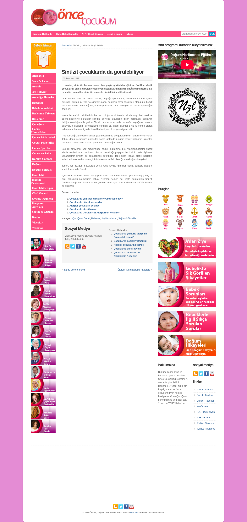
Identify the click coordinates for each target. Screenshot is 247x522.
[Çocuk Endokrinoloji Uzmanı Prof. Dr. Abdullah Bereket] (43, 324)
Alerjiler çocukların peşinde (84, 205)
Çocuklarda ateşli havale (83, 209)
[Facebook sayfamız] (78, 246)
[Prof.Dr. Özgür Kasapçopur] (43, 351)
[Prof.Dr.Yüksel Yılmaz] (43, 337)
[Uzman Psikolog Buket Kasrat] (43, 418)
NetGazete (202, 406)
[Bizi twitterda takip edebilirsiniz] (72, 246)
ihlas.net (134, 512)
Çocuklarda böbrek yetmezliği (85, 202)
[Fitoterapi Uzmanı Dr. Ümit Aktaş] (43, 378)
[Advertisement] (187, 159)
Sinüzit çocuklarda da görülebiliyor (103, 72)
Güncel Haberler (205, 400)
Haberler (95, 218)
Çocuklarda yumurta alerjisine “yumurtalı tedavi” (96, 198)
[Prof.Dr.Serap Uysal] (43, 283)
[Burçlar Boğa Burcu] (180, 201)
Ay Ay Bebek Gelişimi (92, 34)
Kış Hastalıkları (109, 218)
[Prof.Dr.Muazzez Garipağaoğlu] (43, 310)
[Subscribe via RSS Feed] (67, 246)
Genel (87, 218)
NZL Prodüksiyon (206, 412)
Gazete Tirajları (205, 395)
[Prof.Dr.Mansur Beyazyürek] (43, 297)
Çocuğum (77, 218)
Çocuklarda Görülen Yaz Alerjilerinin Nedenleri (94, 212)
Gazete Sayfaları (205, 389)
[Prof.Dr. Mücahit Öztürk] (43, 364)
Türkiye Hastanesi (206, 428)
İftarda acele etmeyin (74, 269)
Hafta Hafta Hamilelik (67, 34)
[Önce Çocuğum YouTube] (84, 246)
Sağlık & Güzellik (127, 218)
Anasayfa (66, 45)
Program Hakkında (42, 34)
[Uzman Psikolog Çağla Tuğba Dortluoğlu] (43, 405)
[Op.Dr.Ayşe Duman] (43, 391)
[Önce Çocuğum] (74, 26)
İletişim (129, 34)
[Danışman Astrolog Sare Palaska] (43, 432)
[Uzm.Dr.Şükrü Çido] (43, 250)
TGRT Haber (203, 417)
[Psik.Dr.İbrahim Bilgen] (43, 267)
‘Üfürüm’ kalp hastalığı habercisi (134, 269)
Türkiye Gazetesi (205, 423)
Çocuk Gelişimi (114, 34)
